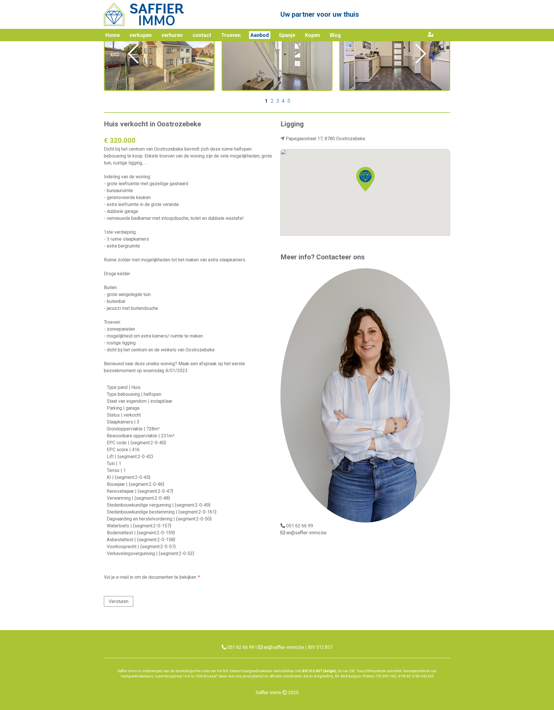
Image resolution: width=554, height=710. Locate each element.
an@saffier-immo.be (306, 532)
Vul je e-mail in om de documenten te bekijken (150, 577)
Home (112, 35)
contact (201, 35)
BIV (225, 671)
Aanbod (259, 35)
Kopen (312, 35)
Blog (335, 35)
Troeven (231, 35)
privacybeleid (253, 676)
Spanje (287, 35)
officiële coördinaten (285, 676)
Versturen (118, 601)
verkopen (141, 35)
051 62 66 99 (299, 526)
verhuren (172, 35)
